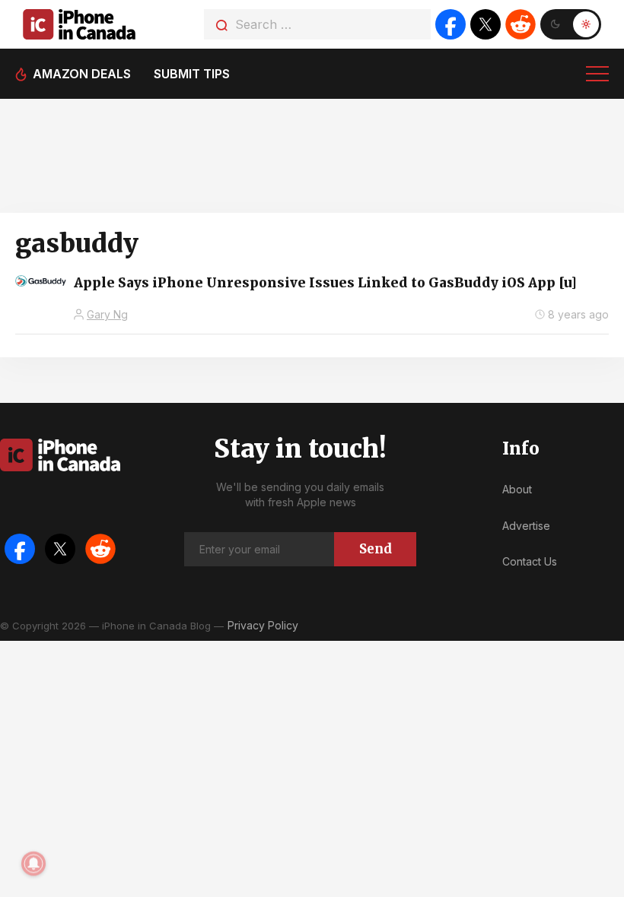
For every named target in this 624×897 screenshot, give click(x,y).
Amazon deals (82, 73)
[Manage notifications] (33, 863)
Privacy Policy (263, 625)
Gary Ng (107, 314)
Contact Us (529, 561)
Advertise (526, 525)
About (517, 489)
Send (375, 548)
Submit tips (192, 73)
